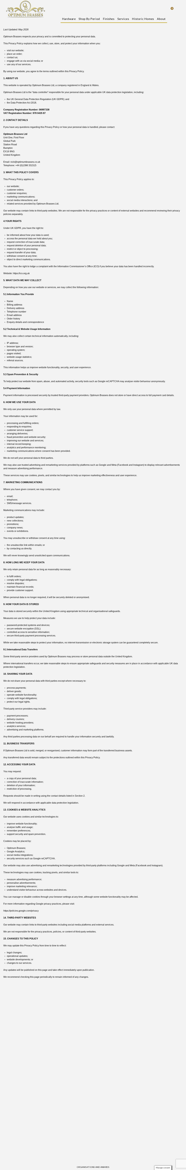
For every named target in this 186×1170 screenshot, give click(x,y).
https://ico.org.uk (21, 273)
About (161, 18)
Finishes (109, 18)
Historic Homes (143, 18)
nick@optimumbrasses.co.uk (25, 162)
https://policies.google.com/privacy (21, 911)
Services (123, 18)
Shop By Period (89, 18)
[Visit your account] (178, 9)
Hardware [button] (69, 18)
